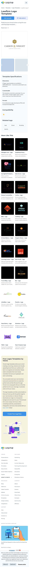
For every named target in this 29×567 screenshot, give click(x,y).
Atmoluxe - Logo (19, 323)
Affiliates (17, 503)
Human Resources (19, 463)
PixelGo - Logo (19, 302)
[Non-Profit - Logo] (21, 251)
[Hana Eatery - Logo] (7, 315)
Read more (4, 27)
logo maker (6, 407)
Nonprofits (17, 468)
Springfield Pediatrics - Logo (7, 174)
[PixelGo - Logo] (21, 294)
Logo (5, 125)
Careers (16, 489)
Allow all (5, 564)
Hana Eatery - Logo (6, 323)
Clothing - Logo (19, 216)
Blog (2, 483)
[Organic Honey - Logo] (21, 230)
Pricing (3, 518)
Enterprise (17, 474)
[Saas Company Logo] (21, 337)
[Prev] (8, 44)
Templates (3, 498)
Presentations (4, 457)
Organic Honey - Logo (21, 238)
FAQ (2, 510)
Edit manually (7, 18)
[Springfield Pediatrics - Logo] (7, 166)
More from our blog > (6, 547)
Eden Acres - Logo (20, 173)
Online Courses (5, 495)
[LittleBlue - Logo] (7, 294)
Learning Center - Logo (7, 259)
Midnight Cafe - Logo (7, 152)
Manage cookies (22, 564)
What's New (18, 495)
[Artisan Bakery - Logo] (7, 230)
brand (13, 125)
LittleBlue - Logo (5, 302)
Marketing (17, 457)
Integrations (4, 503)
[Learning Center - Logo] (7, 251)
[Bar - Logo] (21, 273)
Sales (16, 460)
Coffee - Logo (19, 195)
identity (6, 129)
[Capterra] (12, 550)
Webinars (3, 486)
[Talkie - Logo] (7, 337)
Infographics (4, 460)
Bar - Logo (18, 280)
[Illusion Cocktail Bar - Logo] (7, 187)
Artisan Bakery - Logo (7, 238)
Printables (3, 466)
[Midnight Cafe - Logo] (7, 144)
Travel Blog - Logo (6, 280)
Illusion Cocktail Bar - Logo (7, 195)
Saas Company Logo (20, 345)
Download (17, 492)
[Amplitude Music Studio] (21, 144)
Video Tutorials (5, 489)
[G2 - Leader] (18, 550)
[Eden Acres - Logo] (21, 166)
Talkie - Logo (4, 345)
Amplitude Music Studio (19, 152)
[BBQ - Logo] (7, 208)
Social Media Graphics (6, 471)
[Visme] (7, 3)
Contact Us (4, 515)
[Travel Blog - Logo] (7, 273)
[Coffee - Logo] (21, 187)
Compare (17, 498)
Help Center (4, 512)
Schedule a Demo (19, 477)
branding (21, 125)
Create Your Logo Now (14, 414)
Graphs (3, 474)
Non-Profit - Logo (20, 259)
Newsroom (17, 486)
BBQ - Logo (4, 216)
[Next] (21, 44)
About (16, 483)
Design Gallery (5, 500)
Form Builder (4, 463)
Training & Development (21, 466)
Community (18, 500)
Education (17, 471)
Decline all (12, 564)
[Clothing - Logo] (21, 208)
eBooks (3, 492)
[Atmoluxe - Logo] (21, 315)
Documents (4, 468)
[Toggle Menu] (26, 2)
